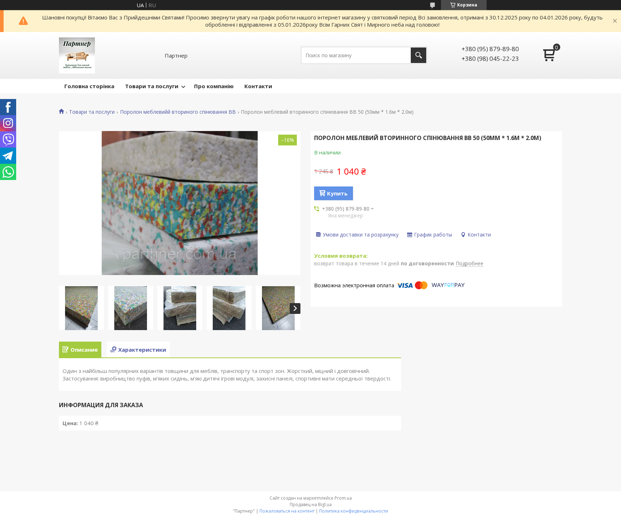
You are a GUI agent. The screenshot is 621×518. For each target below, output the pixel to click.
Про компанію (214, 86)
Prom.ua (343, 498)
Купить (337, 193)
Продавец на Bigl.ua (311, 504)
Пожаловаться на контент (286, 511)
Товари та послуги (151, 86)
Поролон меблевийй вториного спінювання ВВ (178, 112)
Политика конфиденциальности (353, 511)
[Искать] (418, 55)
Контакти (258, 86)
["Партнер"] (77, 55)
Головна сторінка (89, 86)
